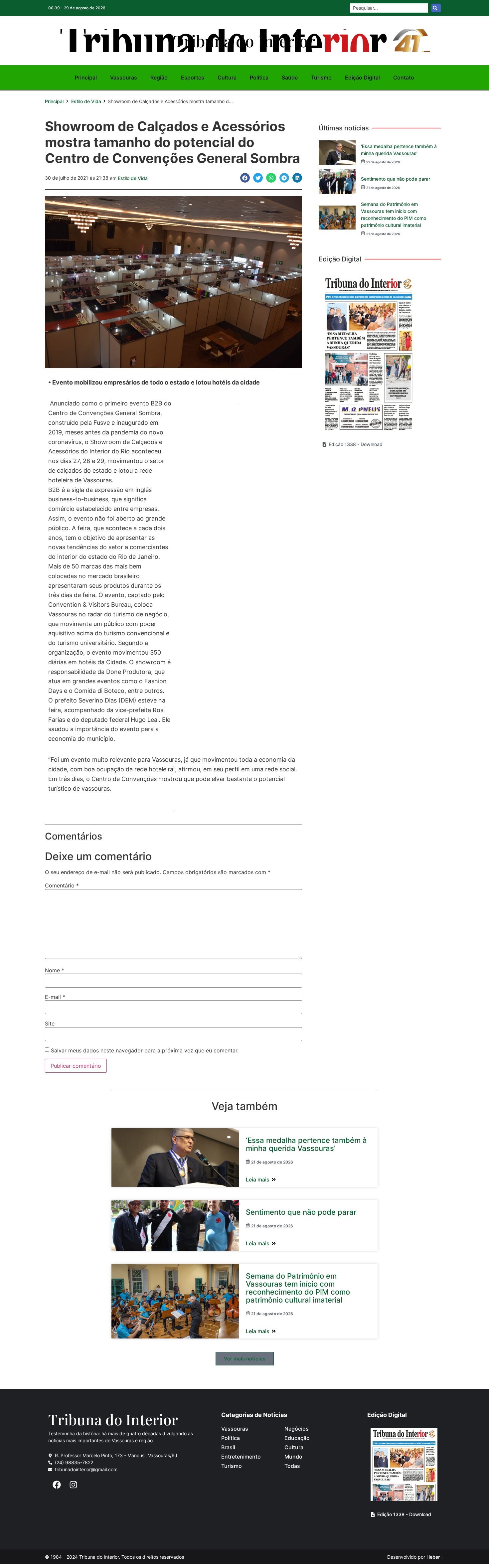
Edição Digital (362, 77)
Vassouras (123, 77)
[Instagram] (73, 1484)
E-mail (55, 997)
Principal (86, 77)
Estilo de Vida (86, 101)
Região (159, 77)
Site (50, 1023)
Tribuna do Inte (244, 40)
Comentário (62, 885)
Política (259, 77)
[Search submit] (436, 8)
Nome (54, 970)
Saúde (290, 77)
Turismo (321, 77)
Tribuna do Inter (113, 1419)
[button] (245, 178)
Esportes (192, 77)
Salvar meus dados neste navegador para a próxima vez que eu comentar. (145, 1050)
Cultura (227, 77)
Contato (403, 77)
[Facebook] (56, 1484)
